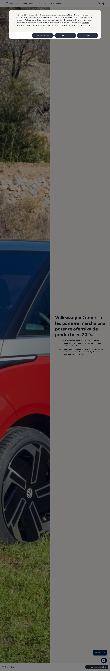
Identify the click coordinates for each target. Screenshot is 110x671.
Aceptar (87, 35)
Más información (43, 35)
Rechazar (65, 35)
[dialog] (55, 335)
